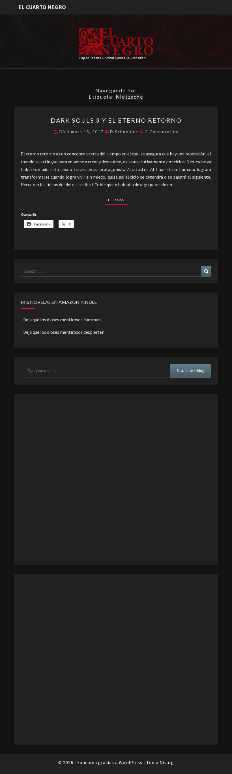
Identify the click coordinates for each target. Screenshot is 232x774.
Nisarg (167, 762)
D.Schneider (124, 131)
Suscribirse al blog (190, 370)
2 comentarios (162, 131)
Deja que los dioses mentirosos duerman (62, 319)
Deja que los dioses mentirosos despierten (63, 332)
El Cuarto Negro (42, 6)
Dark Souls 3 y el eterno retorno (116, 120)
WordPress (130, 762)
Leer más (118, 199)
